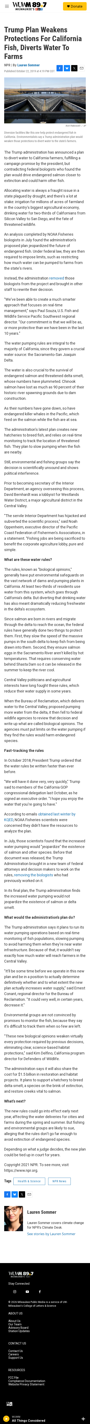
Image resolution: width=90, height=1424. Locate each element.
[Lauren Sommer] (13, 1218)
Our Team (15, 1324)
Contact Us (15, 1351)
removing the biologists (33, 875)
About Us (14, 1321)
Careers (13, 1354)
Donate (76, 6)
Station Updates (19, 1331)
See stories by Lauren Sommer (51, 1234)
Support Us (15, 1357)
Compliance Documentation (26, 1381)
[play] (6, 1419)
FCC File (13, 1377)
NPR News (59, 1181)
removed (56, 278)
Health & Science (29, 1181)
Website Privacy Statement (26, 1384)
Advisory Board (18, 1327)
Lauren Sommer (28, 65)
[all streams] (84, 1419)
